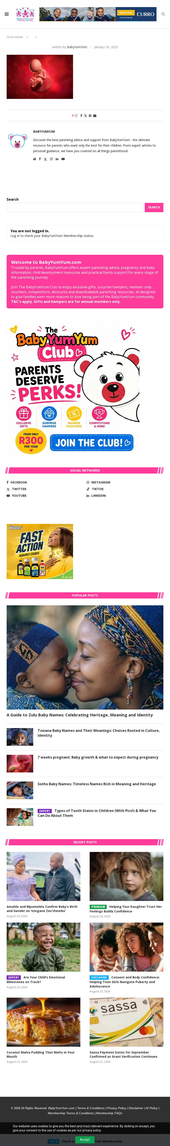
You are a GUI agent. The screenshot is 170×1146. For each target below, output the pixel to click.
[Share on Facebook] (81, 115)
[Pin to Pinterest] (90, 115)
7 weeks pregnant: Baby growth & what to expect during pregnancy (98, 757)
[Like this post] (76, 115)
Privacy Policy (116, 1108)
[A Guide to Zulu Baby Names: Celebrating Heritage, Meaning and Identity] (85, 657)
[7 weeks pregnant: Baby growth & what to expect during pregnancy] (20, 763)
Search (13, 199)
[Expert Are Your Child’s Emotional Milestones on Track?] (43, 947)
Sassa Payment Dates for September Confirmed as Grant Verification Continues (123, 1054)
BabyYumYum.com (61, 1108)
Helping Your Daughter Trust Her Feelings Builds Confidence (126, 908)
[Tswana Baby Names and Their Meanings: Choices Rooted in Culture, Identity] (20, 737)
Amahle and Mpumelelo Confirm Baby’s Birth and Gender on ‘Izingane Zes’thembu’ (42, 908)
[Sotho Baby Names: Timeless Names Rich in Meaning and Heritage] (20, 790)
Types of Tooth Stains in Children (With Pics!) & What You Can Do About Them (97, 813)
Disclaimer (136, 1108)
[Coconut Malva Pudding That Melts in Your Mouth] (43, 1022)
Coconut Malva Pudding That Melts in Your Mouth (41, 1054)
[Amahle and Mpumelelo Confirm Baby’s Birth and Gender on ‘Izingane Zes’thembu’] (43, 876)
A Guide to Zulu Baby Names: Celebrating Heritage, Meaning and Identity (80, 714)
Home (19, 37)
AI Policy (152, 1108)
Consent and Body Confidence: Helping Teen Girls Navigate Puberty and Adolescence (125, 981)
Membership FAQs (109, 1113)
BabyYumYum (77, 47)
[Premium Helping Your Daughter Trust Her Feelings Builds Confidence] (126, 876)
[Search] (163, 14)
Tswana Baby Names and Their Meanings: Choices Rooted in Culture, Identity (99, 733)
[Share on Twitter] (85, 115)
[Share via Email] (94, 115)
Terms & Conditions (90, 1108)
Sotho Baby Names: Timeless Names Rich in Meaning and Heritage (97, 784)
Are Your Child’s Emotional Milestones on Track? (36, 979)
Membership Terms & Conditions (71, 1113)
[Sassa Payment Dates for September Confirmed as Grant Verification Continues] (126, 1022)
